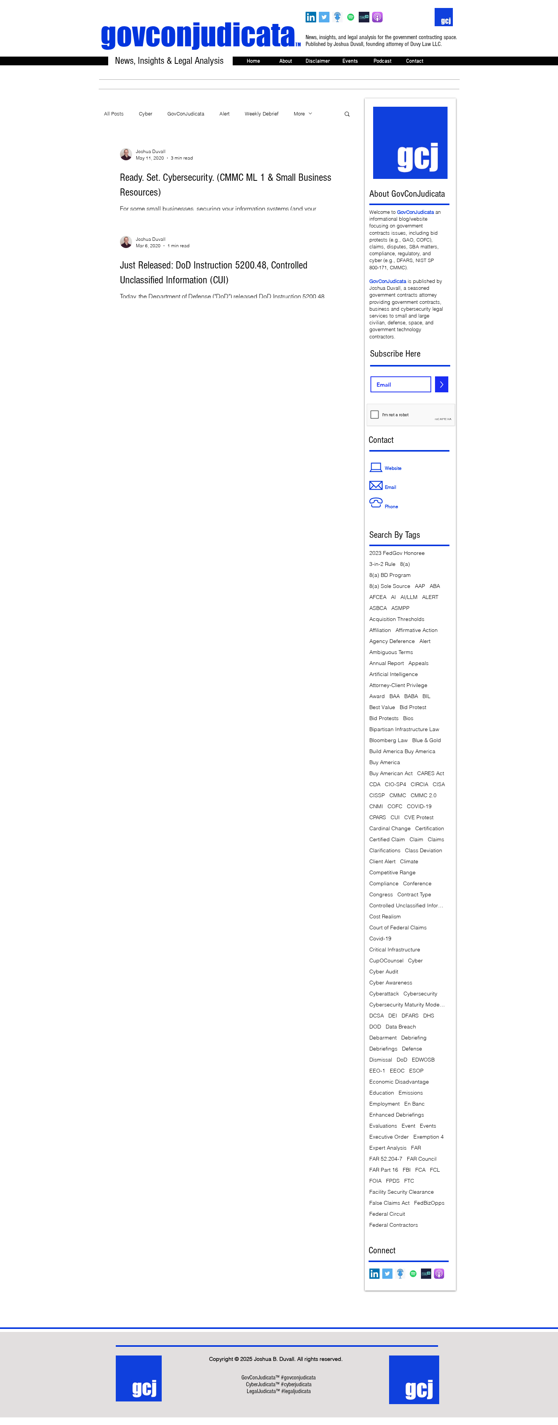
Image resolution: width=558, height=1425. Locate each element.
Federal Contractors (393, 1225)
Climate (409, 861)
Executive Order (389, 1137)
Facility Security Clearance (401, 1192)
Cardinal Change (390, 828)
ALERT (430, 597)
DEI (392, 1016)
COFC (395, 806)
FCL (435, 1170)
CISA (439, 784)
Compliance (384, 883)
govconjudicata (201, 34)
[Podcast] (337, 17)
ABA (435, 586)
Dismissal (380, 1060)
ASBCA (378, 608)
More (299, 114)
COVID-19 (419, 806)
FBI (407, 1170)
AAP (420, 586)
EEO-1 (377, 1071)
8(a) (405, 564)
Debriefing (414, 1038)
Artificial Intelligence (393, 674)
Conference (417, 883)
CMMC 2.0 (424, 795)
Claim (416, 839)
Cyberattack (384, 994)
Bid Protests (384, 718)
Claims (436, 839)
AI (393, 597)
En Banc (414, 1104)
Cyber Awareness (390, 982)
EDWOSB (423, 1060)
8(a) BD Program (390, 575)
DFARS (410, 1016)
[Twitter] (324, 17)
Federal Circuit (387, 1214)
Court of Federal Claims (398, 927)
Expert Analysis (388, 1148)
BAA (394, 696)
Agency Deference (392, 641)
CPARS (377, 817)
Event (408, 1126)
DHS (428, 1016)
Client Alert (382, 861)
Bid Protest (413, 707)
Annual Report (386, 663)
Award (377, 696)
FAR (416, 1148)
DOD (375, 1027)
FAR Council (422, 1159)
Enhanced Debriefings (396, 1115)
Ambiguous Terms (391, 652)
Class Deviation (423, 850)
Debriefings (383, 1049)
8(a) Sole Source (389, 586)
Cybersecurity (420, 994)
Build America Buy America (402, 751)
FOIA (375, 1181)
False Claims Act (389, 1203)
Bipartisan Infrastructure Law (404, 729)
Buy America (384, 762)
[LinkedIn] (311, 17)
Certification (429, 828)
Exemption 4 (428, 1137)
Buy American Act (391, 773)
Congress (381, 894)
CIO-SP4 (395, 784)
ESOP (416, 1071)
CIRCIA (419, 784)
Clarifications (384, 850)
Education (381, 1093)
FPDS (393, 1181)
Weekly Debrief (262, 114)
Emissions (411, 1093)
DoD (402, 1060)
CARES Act (430, 773)
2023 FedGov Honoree (397, 553)
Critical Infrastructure (394, 949)
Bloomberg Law (388, 740)
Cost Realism (385, 916)
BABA (411, 696)
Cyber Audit (383, 971)
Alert (224, 114)
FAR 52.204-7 (385, 1159)
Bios (408, 718)
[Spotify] (350, 17)
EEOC (397, 1071)
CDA (374, 784)
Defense (412, 1049)
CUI (395, 817)
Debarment (383, 1038)
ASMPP (400, 608)
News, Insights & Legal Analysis (169, 60)
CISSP (377, 795)
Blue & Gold (426, 740)
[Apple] (377, 17)
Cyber (145, 114)
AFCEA (377, 597)
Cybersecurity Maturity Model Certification (407, 1005)
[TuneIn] (364, 17)
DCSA (376, 1016)
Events (428, 1126)
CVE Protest (418, 817)
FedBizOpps (429, 1203)
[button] (347, 114)
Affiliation (380, 630)
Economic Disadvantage (399, 1082)
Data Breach (401, 1027)
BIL (426, 696)
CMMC (397, 795)
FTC (409, 1181)
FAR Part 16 (383, 1170)
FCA (420, 1170)
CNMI (376, 806)
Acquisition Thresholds (396, 619)
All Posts (114, 114)
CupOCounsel (386, 960)
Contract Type (414, 894)
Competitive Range (392, 872)
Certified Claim (387, 839)
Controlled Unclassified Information (407, 905)
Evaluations (383, 1126)
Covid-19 (380, 938)
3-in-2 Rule (382, 564)
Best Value (382, 707)
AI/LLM (409, 597)
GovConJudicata (185, 114)
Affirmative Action (417, 630)
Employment (384, 1104)
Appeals (418, 663)
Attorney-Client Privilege (398, 685)
